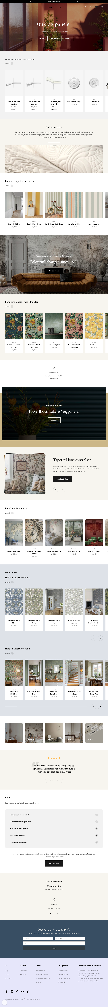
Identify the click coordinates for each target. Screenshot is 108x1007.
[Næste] (77, 1)
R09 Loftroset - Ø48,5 (74, 102)
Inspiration (8, 978)
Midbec (94, 342)
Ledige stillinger (63, 974)
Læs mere (54, 145)
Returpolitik (61, 982)
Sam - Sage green (94, 224)
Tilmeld (54, 948)
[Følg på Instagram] (11, 991)
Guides (7, 974)
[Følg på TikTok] (28, 991)
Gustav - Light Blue (14, 224)
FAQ (6, 971)
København (23, 971)
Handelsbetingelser (64, 978)
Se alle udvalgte (62, 479)
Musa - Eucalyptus (54, 345)
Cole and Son (34, 548)
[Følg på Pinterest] (17, 991)
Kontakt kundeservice (43, 978)
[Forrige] (30, 1)
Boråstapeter (14, 548)
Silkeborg (23, 974)
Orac (14, 99)
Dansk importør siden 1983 (54, 1)
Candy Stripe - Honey (34, 224)
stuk (44, 31)
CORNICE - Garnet (94, 551)
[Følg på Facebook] (6, 991)
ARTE (54, 342)
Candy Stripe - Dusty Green (54, 224)
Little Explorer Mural (13, 551)
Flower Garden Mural (54, 551)
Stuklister (41, 39)
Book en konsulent (42, 974)
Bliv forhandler (40, 971)
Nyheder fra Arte (54, 271)
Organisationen (63, 971)
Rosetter (67, 39)
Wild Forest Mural (74, 551)
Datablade (39, 982)
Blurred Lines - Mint (74, 224)
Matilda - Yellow (94, 345)
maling (84, 976)
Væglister (54, 39)
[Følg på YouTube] (22, 991)
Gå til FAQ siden (54, 863)
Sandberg (14, 221)
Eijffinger (34, 221)
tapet (98, 973)
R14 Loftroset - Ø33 (94, 102)
